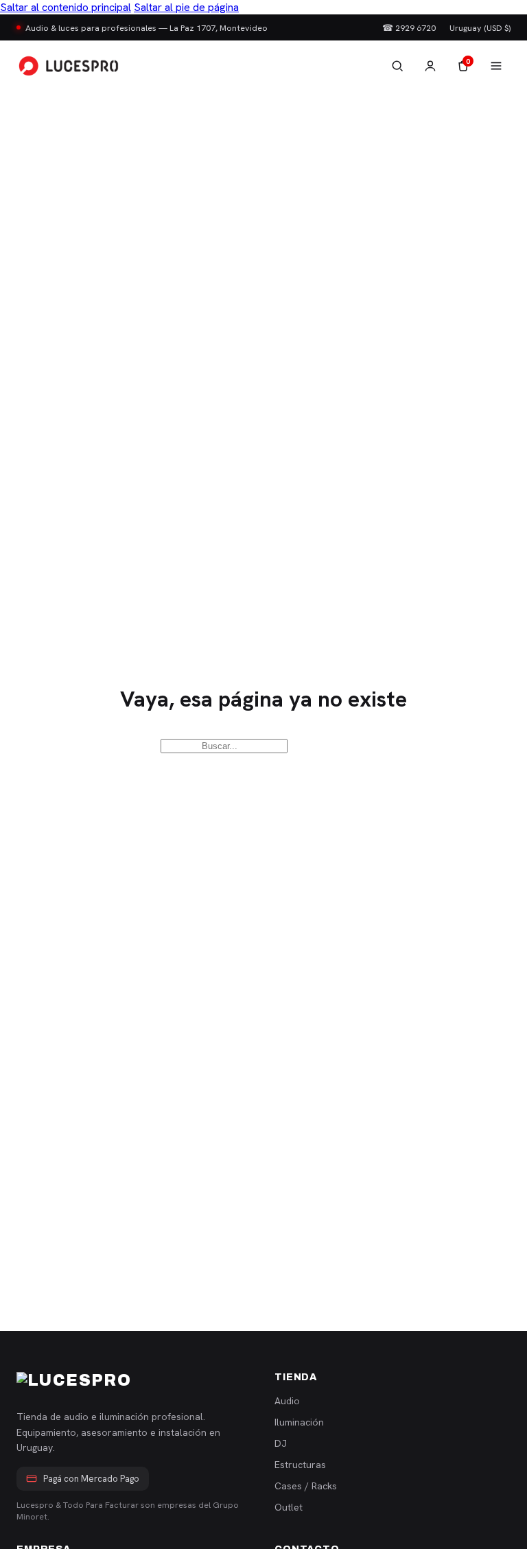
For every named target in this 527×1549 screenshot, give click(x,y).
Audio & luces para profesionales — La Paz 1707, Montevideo (146, 28)
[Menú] (496, 65)
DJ (280, 1443)
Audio (287, 1401)
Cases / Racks (305, 1486)
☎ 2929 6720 (409, 28)
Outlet (288, 1507)
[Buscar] (397, 65)
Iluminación (299, 1422)
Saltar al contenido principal (65, 7)
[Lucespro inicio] (68, 66)
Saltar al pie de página (186, 7)
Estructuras (300, 1464)
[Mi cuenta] (430, 65)
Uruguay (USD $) (480, 28)
